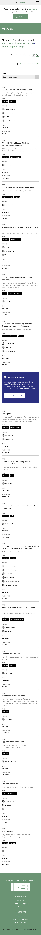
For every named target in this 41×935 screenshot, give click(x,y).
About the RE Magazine (20, 904)
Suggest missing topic (14, 395)
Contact (20, 907)
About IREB (20, 901)
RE (20, 2)
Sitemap (6, 930)
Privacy (19, 930)
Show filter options (16, 55)
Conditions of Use (30, 930)
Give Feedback (20, 916)
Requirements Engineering (20, 10)
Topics (22, 17)
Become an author (20, 922)
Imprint (13, 930)
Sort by (4, 74)
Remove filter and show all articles (29, 64)
